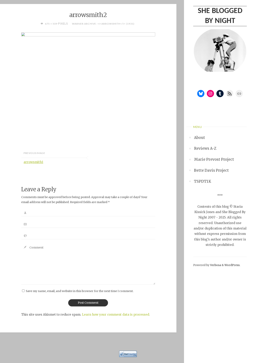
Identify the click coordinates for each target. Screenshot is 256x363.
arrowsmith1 (33, 162)
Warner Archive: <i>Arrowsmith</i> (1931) (103, 23)
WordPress (232, 265)
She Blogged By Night (220, 16)
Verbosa (215, 265)
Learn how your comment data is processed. (116, 314)
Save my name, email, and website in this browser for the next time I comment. (79, 291)
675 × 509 (51, 23)
